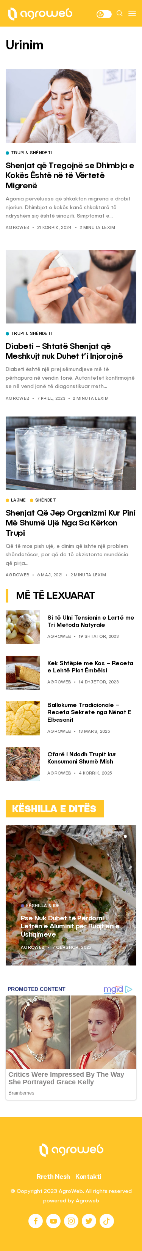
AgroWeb (17, 228)
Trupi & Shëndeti (31, 153)
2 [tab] (121, 836)
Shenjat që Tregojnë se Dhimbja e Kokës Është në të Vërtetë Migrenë (70, 176)
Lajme (18, 501)
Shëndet (45, 501)
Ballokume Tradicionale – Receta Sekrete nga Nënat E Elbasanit (89, 712)
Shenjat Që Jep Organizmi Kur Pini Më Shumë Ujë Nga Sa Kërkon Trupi (70, 523)
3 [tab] (125, 836)
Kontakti (88, 1176)
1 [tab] (116, 836)
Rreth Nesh (53, 1176)
